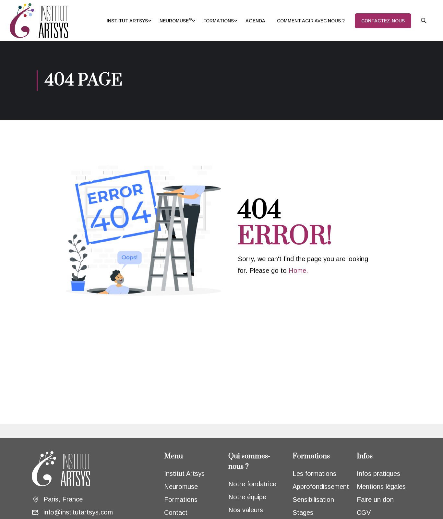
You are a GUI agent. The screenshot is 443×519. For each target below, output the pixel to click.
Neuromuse (181, 486)
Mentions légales (381, 486)
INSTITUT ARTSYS (127, 20)
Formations (181, 499)
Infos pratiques (378, 473)
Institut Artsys (184, 473)
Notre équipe (247, 497)
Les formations (314, 473)
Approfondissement (321, 486)
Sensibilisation (313, 499)
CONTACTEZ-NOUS (383, 20)
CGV (364, 512)
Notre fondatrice (252, 484)
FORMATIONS (218, 20)
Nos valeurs (245, 509)
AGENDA (255, 20)
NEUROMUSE (176, 20)
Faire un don (375, 499)
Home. (298, 270)
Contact (175, 512)
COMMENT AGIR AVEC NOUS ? (311, 20)
